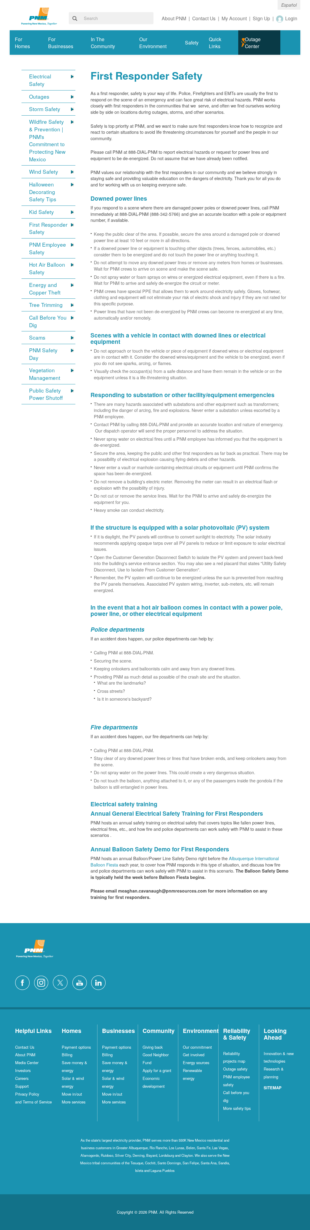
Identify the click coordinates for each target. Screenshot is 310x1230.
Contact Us (24, 1047)
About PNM (25, 1054)
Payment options (76, 1047)
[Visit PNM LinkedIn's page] (100, 982)
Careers (21, 1078)
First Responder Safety (48, 228)
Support (22, 1086)
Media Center (26, 1062)
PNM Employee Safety (47, 248)
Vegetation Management (44, 374)
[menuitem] (26, 42)
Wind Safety (43, 171)
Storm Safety (44, 109)
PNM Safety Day (43, 354)
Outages (39, 96)
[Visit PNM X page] (62, 982)
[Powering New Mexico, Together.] (39, 15)
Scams (37, 337)
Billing (67, 1054)
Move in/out (72, 1094)
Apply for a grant (157, 1070)
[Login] (280, 19)
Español (289, 5)
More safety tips (237, 1108)
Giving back (153, 1047)
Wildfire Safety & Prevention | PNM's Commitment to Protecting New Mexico (47, 140)
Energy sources (196, 1062)
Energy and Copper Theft (45, 288)
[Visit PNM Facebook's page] (24, 982)
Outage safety (235, 1069)
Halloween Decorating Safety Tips (42, 192)
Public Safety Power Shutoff (46, 394)
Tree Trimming (46, 304)
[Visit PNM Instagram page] (42, 982)
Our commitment (197, 1047)
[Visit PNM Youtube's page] (81, 982)
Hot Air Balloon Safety (47, 268)
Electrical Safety (40, 80)
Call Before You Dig (48, 321)
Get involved (193, 1054)
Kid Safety (41, 211)
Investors (23, 1070)
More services (73, 1102)
